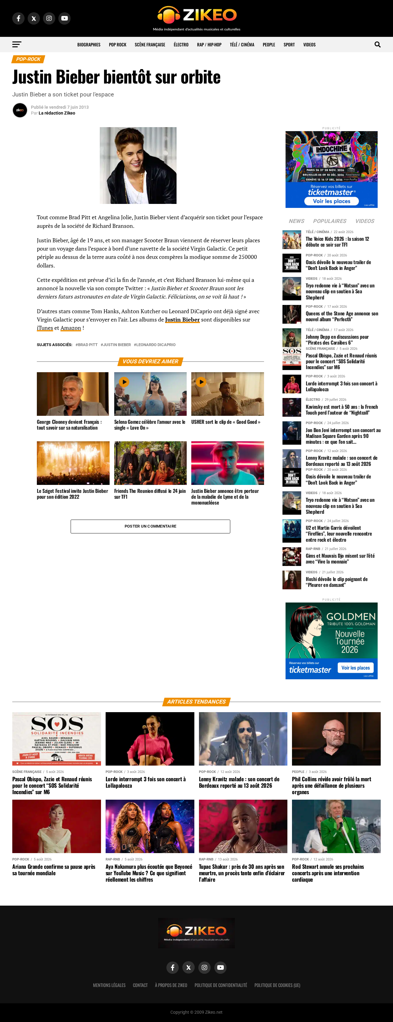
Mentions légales (109, 985)
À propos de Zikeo (171, 985)
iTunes (45, 327)
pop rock (117, 44)
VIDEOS (309, 44)
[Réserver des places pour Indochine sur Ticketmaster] (331, 167)
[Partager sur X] (20, 249)
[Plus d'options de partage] (20, 278)
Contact (140, 985)
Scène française (150, 44)
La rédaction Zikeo (57, 113)
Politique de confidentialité (221, 985)
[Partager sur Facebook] (20, 219)
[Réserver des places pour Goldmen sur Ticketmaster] (331, 639)
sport (289, 44)
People (269, 44)
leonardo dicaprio (156, 345)
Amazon (70, 327)
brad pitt (88, 345)
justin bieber (117, 345)
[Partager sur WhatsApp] (20, 234)
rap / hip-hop (209, 44)
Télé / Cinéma (242, 44)
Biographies (88, 44)
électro (181, 44)
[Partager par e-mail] (20, 263)
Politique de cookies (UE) (277, 985)
